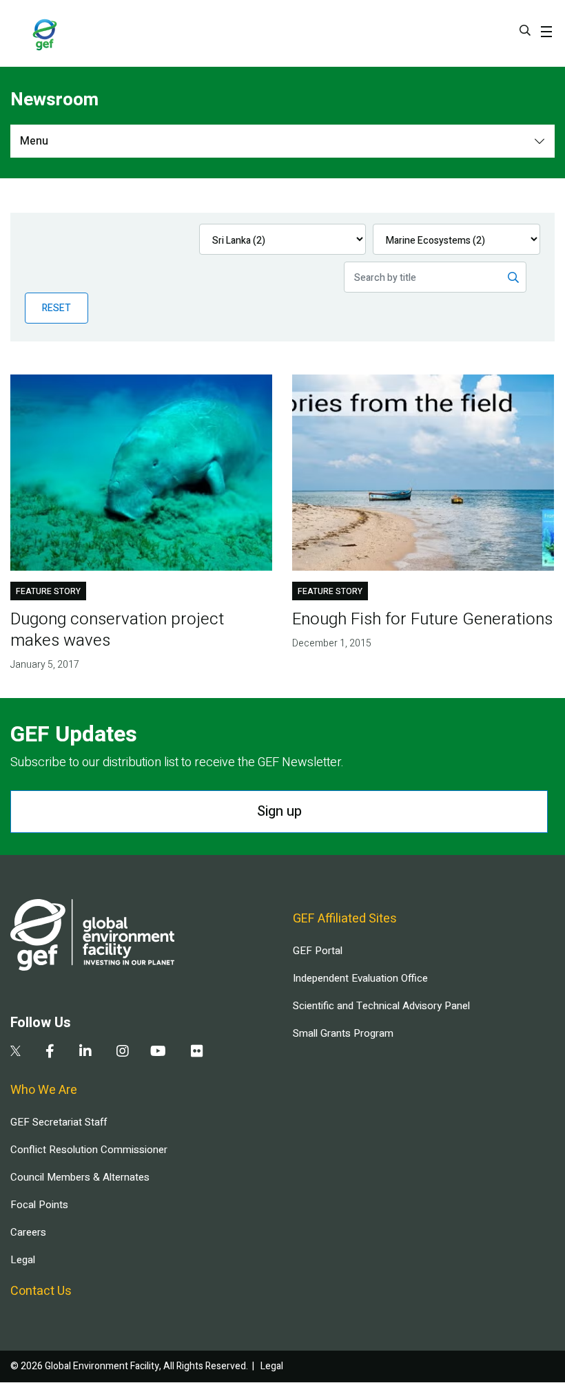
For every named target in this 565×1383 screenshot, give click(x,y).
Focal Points (39, 1204)
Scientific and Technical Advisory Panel (381, 1005)
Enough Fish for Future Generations (422, 619)
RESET (56, 308)
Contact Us (41, 1291)
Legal (22, 1259)
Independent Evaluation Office (360, 978)
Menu (34, 141)
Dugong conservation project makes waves (117, 630)
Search (525, 30)
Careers (28, 1232)
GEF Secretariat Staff (58, 1122)
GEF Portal (317, 950)
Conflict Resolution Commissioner (88, 1149)
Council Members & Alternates (80, 1177)
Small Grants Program (343, 1033)
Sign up (279, 811)
